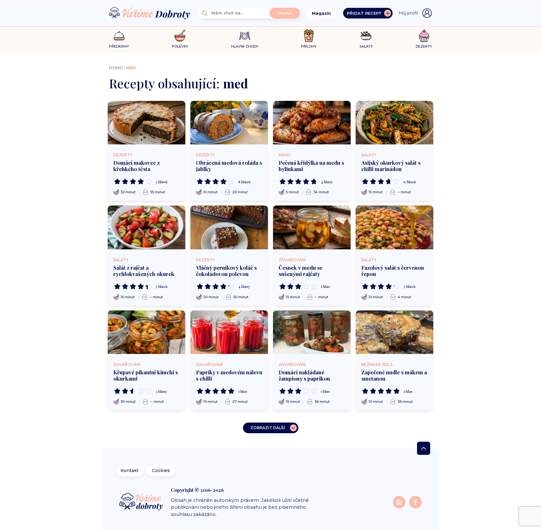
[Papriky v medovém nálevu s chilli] (229, 332)
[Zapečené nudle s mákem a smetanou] (394, 332)
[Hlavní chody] (244, 36)
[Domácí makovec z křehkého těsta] (146, 123)
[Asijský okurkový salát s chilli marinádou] (394, 123)
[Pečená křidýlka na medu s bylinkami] (312, 123)
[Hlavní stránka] (149, 13)
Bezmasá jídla (377, 364)
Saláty (368, 155)
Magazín (321, 13)
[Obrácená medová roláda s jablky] (229, 123)
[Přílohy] (308, 35)
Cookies (161, 470)
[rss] (399, 502)
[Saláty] (366, 35)
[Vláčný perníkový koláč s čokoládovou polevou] (229, 227)
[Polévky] (179, 36)
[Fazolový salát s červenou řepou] (394, 227)
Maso (285, 155)
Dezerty (122, 155)
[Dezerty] (424, 35)
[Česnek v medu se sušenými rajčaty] (312, 227)
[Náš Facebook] (415, 502)
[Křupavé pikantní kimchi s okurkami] (146, 332)
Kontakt (130, 470)
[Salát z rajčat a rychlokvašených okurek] (146, 227)
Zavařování (292, 259)
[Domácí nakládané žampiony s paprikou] (312, 332)
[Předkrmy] (119, 35)
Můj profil (408, 12)
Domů (116, 67)
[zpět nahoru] (423, 448)
